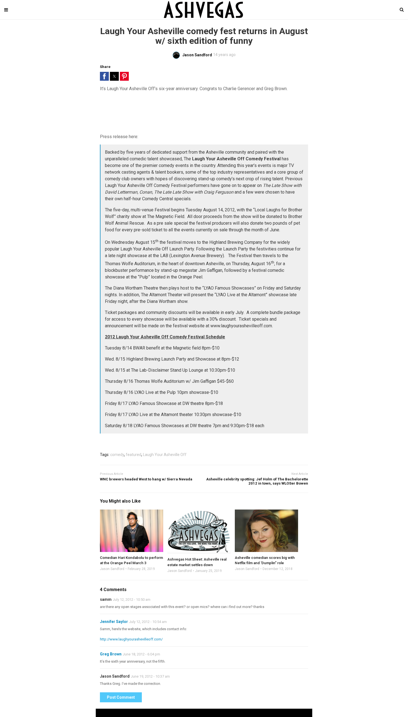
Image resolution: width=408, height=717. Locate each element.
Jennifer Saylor (114, 621)
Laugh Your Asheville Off (165, 454)
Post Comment (121, 697)
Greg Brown (111, 654)
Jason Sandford (112, 569)
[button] (104, 76)
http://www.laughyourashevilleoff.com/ (131, 639)
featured (133, 454)
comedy (117, 454)
